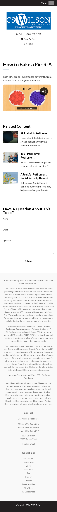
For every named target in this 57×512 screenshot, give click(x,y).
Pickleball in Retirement (35, 133)
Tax (28, 473)
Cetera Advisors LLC (42, 329)
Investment (29, 462)
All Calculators (28, 491)
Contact (29, 44)
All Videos (28, 488)
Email (5, 230)
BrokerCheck (32, 283)
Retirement (28, 458)
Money (28, 477)
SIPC (32, 335)
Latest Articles (28, 484)
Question (7, 240)
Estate (28, 466)
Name (5, 219)
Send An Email (30, 39)
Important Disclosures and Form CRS (23, 375)
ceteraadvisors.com (40, 370)
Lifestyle (28, 480)
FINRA (26, 335)
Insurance (28, 469)
